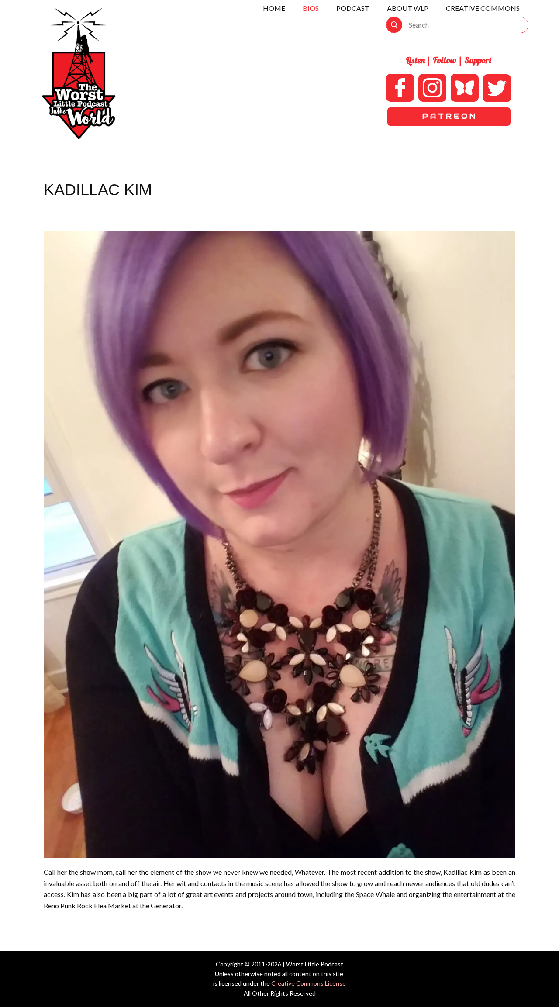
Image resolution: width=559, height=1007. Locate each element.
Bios (311, 8)
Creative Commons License (308, 983)
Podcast (352, 8)
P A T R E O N (448, 116)
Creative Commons (483, 8)
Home (274, 8)
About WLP (407, 8)
